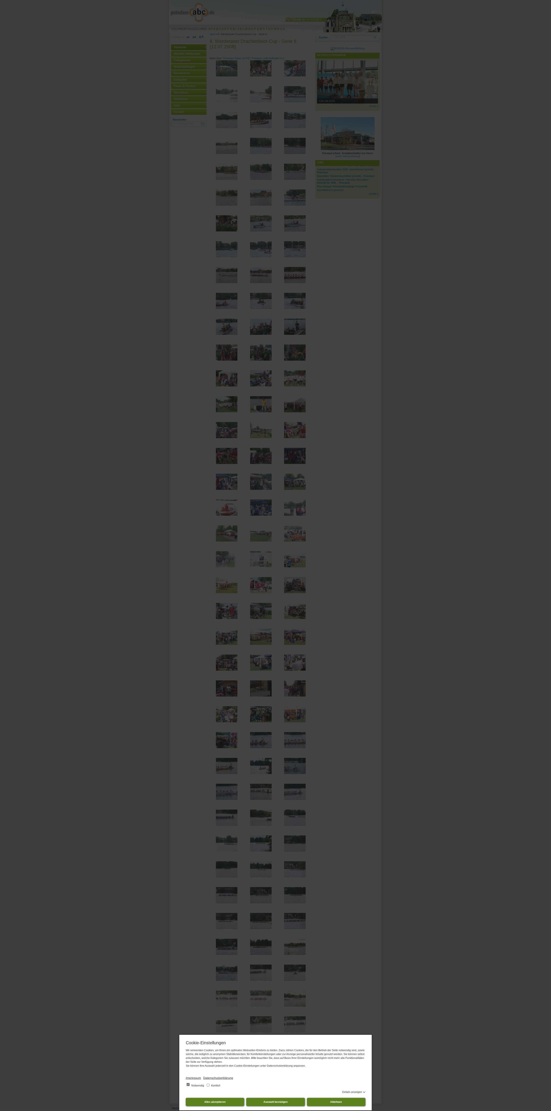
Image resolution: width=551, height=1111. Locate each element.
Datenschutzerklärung (218, 1078)
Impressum (193, 1078)
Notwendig (198, 1085)
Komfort (215, 1085)
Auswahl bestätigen (275, 1101)
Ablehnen (336, 1101)
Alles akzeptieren (215, 1101)
